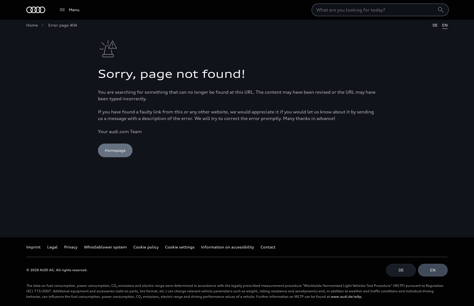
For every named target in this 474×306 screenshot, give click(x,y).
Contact (268, 247)
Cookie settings (179, 247)
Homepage (115, 150)
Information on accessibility (227, 247)
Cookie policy (146, 247)
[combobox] (380, 10)
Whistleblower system (105, 247)
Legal (52, 247)
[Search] (441, 10)
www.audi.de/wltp (346, 296)
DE (435, 25)
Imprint (33, 247)
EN (445, 25)
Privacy (70, 247)
